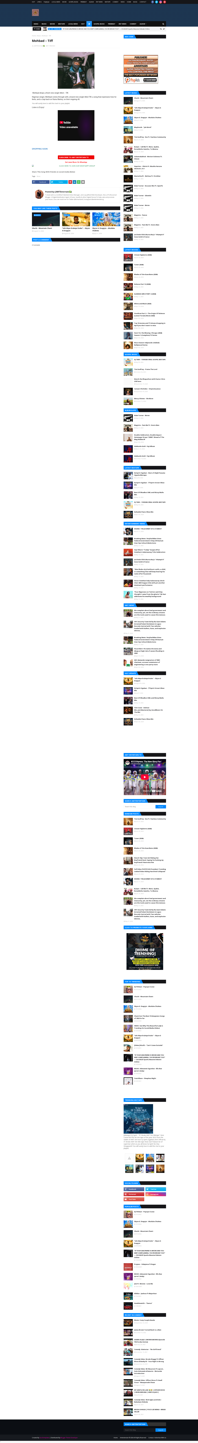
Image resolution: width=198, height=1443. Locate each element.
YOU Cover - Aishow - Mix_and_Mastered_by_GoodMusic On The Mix (148, 710)
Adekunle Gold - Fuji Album (144, 446)
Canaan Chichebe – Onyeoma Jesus (147, 389)
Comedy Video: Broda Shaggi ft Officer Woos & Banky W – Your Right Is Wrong (149, 1360)
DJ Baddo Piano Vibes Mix (143, 512)
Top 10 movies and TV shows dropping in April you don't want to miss (149, 324)
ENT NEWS (99, 2)
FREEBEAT (84, 2)
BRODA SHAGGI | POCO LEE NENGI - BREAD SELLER (150, 1410)
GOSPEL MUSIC (73, 2)
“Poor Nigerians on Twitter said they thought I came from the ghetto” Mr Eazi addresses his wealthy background (150, 594)
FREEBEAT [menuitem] (111, 24)
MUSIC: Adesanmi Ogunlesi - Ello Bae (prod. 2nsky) (148, 1070)
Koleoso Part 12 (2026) (142, 284)
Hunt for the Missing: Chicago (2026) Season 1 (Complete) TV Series (148, 334)
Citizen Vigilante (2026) (143, 255)
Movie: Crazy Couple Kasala (144, 1320)
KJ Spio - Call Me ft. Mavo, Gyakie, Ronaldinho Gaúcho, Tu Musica (146, 148)
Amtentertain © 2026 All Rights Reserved (133, 1438)
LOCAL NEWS (56, 2)
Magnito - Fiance (140, 215)
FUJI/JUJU (46, 2)
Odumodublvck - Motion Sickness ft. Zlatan (148, 157)
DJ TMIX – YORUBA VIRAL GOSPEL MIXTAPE (149, 359)
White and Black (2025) (142, 304)
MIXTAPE (107, 2)
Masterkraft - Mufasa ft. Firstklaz (147, 176)
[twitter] (156, 1)
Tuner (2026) (138, 265)
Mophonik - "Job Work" (64, 29)
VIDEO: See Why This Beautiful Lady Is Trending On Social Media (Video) (148, 1027)
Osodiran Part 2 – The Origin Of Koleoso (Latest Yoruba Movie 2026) (149, 314)
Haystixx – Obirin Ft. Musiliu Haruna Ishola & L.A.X (148, 167)
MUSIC (135, 2)
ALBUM (91, 2)
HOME (129, 2)
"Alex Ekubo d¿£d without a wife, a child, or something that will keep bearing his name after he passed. (150, 571)
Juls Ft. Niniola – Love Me (143, 1284)
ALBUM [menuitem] (142, 24)
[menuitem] (89, 24)
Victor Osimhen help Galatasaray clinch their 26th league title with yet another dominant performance (149, 583)
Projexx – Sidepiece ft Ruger (145, 1264)
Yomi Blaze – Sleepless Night (145, 1078)
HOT (33, 2)
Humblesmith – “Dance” (143, 1303)
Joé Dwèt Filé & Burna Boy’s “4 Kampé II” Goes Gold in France (149, 236)
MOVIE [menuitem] (52, 24)
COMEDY (115, 2)
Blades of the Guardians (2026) (146, 274)
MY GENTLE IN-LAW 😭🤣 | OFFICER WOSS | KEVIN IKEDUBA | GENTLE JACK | (149, 1391)
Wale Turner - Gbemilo (142, 196)
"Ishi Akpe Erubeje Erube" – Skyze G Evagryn (76, 229)
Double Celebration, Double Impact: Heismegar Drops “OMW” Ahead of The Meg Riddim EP (149, 437)
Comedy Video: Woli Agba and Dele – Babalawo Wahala (148, 1401)
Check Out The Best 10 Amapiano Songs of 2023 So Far (149, 1017)
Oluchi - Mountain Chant (42, 228)
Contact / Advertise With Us (157, 1438)
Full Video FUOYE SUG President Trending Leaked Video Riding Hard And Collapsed (150, 870)
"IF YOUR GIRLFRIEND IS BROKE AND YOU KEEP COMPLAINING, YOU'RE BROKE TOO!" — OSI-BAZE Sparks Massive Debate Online (149, 1058)
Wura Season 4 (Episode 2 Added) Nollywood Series (146, 344)
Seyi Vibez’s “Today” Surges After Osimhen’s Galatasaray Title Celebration (149, 551)
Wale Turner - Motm (142, 205)
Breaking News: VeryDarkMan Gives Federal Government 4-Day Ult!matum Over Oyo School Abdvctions (148, 540)
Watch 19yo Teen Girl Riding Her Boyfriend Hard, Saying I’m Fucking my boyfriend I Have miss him (149, 860)
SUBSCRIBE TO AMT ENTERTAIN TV (74, 157)
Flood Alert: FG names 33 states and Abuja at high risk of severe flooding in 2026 (149, 651)
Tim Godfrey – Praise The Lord (145, 369)
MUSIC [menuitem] (44, 24)
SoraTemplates (44, 1438)
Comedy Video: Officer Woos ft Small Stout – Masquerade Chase (148, 1381)
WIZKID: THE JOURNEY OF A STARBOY (148, 529)
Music (39, 36)
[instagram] (160, 1)
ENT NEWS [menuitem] (122, 24)
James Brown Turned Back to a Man (147, 1330)
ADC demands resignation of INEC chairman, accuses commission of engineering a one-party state (147, 662)
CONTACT (143, 2)
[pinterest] (164, 1)
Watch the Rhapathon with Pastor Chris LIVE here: (149, 380)
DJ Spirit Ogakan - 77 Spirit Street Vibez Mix (149, 484)
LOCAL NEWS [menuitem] (73, 24)
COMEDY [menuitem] (133, 24)
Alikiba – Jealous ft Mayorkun (145, 1293)
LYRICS (39, 2)
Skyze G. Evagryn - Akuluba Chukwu (103, 229)
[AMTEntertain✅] (39, 46)
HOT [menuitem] (83, 24)
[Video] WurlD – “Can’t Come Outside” (148, 1045)
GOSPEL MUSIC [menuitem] (99, 24)
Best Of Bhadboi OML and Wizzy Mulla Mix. (149, 493)
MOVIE (64, 2)
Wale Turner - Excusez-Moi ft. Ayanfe (148, 186)
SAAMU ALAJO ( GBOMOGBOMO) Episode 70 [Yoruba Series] (149, 1341)
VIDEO (123, 2)
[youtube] (134, 1199)
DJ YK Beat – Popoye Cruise (144, 987)
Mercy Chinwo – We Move (143, 398)
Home (34, 36)
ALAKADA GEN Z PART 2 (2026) (145, 294)
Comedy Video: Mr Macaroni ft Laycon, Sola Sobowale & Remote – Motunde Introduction (149, 1371)
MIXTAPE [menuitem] (61, 24)
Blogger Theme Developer (69, 1438)
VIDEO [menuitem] (36, 24)
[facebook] (152, 1)
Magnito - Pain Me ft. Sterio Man (146, 225)
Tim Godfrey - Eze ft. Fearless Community (150, 137)
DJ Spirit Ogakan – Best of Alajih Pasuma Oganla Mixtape (149, 474)
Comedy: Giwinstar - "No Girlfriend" (147, 1349)
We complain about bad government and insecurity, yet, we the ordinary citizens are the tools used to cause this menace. (150, 612)
